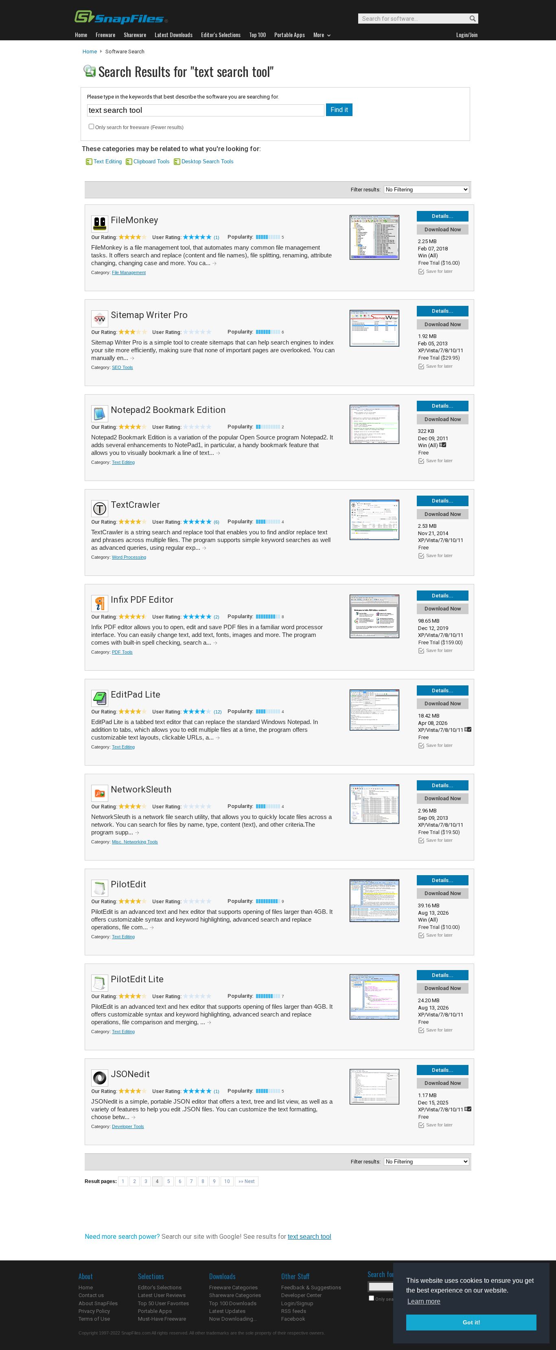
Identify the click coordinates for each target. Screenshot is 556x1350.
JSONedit (130, 1074)
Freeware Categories (233, 1287)
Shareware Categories (235, 1295)
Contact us (91, 1295)
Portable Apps (155, 1311)
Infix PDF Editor (142, 600)
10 (227, 1181)
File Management (129, 272)
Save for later (439, 271)
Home (90, 51)
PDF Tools (122, 652)
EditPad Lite (135, 694)
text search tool (309, 1236)
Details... (442, 216)
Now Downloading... (233, 1319)
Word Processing (129, 557)
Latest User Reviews (162, 1295)
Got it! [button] (471, 1322)
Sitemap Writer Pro (149, 315)
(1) (216, 237)
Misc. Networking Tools (135, 841)
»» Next (247, 1181)
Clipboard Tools (152, 161)
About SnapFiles (98, 1303)
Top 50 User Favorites (163, 1303)
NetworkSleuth (141, 789)
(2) (216, 617)
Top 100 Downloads (232, 1303)
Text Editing (108, 161)
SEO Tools (122, 367)
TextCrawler (135, 505)
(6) (216, 522)
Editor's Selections (160, 1287)
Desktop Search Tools (208, 161)
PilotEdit (128, 884)
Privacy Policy (94, 1311)
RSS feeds (293, 1311)
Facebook (293, 1319)
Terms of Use (94, 1319)
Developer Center (301, 1295)
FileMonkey (134, 220)
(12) (218, 711)
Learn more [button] (423, 1301)
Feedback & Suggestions (311, 1287)
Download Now (443, 229)
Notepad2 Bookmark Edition (168, 410)
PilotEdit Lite (137, 979)
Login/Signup (297, 1303)
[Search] (469, 18)
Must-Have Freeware (162, 1319)
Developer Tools (128, 1126)
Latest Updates (227, 1311)
